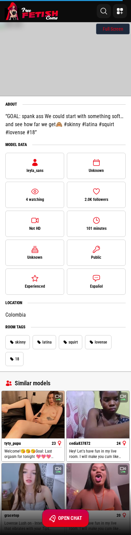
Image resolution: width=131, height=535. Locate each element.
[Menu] (120, 11)
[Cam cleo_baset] (98, 486)
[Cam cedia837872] (98, 414)
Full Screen (113, 29)
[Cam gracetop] (33, 486)
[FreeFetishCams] (31, 11)
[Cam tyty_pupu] (33, 414)
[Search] (104, 11)
